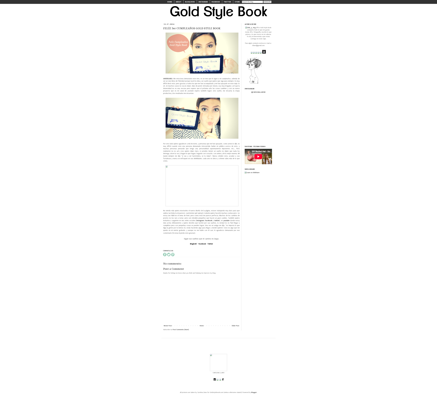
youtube (226, 221)
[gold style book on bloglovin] (254, 83)
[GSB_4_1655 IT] (251, 27)
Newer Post (168, 326)
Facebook (208, 221)
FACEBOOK (216, 2)
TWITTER (227, 2)
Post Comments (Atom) (181, 329)
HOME (169, 2)
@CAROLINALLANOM (258, 92)
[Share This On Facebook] (165, 256)
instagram (200, 221)
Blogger (254, 392)
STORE (237, 2)
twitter (216, 221)
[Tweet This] (169, 256)
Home (202, 326)
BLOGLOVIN (190, 2)
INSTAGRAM (203, 2)
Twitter (210, 244)
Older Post (235, 326)
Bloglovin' (193, 244)
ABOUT (178, 2)
